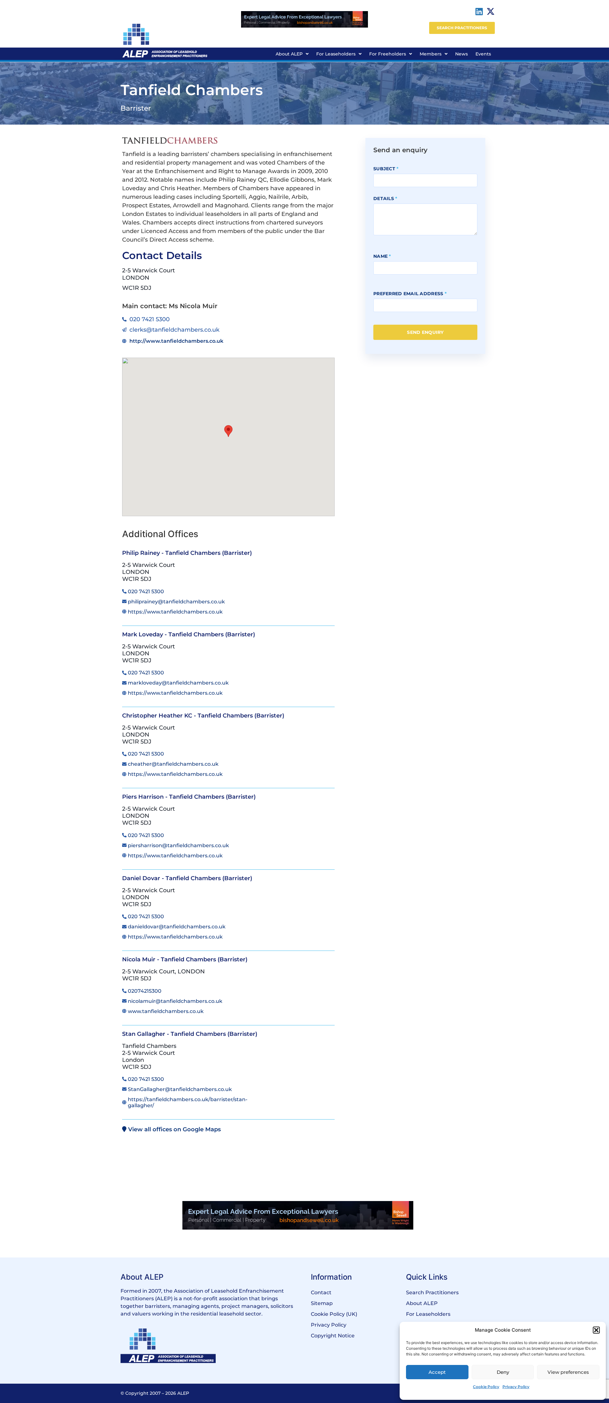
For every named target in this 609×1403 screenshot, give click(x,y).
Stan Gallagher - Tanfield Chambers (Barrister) (189, 1033)
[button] (596, 1330)
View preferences (568, 1372)
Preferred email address (410, 293)
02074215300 (144, 991)
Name (382, 256)
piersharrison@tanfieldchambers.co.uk (178, 845)
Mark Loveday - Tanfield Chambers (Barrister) (188, 634)
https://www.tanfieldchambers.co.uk (175, 612)
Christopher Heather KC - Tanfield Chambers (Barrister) (203, 715)
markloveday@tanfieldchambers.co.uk (178, 683)
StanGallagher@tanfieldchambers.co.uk (180, 1089)
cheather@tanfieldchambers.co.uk (173, 764)
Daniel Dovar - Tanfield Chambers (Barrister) (187, 878)
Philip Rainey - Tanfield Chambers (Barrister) (187, 552)
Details (385, 198)
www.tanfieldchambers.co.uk (166, 1011)
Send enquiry (425, 332)
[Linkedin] (479, 11)
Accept (437, 1372)
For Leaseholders (336, 54)
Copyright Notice (333, 1336)
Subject (386, 169)
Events (483, 54)
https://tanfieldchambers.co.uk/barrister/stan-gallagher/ (187, 1102)
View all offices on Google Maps (174, 1129)
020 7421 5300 (146, 591)
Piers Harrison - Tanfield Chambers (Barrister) (189, 796)
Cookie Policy (486, 1386)
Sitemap (322, 1303)
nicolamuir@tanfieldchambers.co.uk (175, 1001)
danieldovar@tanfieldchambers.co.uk (177, 927)
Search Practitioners (432, 1292)
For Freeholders (387, 54)
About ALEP (289, 54)
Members (431, 54)
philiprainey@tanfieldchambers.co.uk (176, 602)
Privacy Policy (515, 1386)
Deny (503, 1372)
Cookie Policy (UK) (334, 1314)
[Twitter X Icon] (491, 11)
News (461, 54)
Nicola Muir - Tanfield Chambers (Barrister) (184, 959)
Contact (321, 1292)
